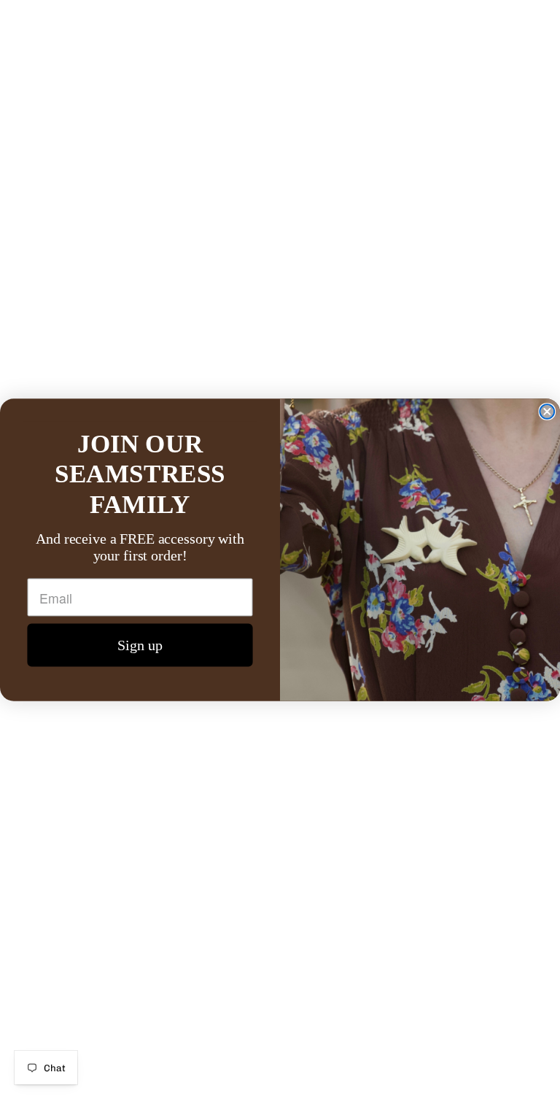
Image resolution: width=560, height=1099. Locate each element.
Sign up (139, 645)
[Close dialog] (547, 411)
